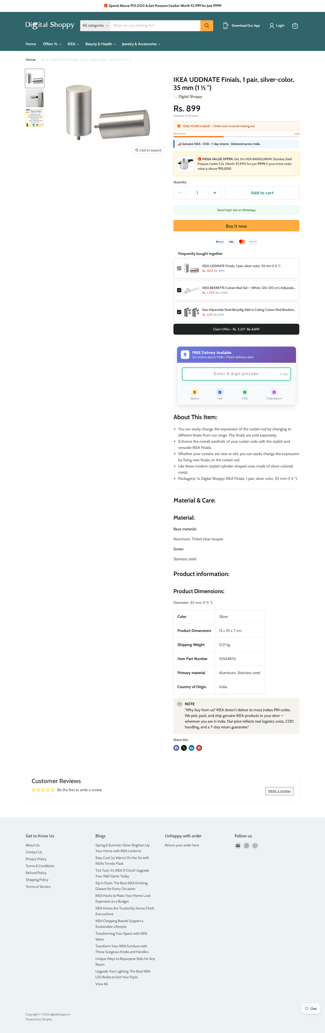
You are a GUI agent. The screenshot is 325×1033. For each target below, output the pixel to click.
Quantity (180, 182)
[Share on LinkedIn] (191, 748)
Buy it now (236, 226)
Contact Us (34, 852)
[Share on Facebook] (176, 748)
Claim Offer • (236, 329)
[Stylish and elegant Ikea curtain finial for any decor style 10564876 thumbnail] (34, 98)
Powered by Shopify (39, 1019)
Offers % (51, 44)
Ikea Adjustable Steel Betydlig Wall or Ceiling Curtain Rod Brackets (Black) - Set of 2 (249, 310)
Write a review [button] (279, 791)
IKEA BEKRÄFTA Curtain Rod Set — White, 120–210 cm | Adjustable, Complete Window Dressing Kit (249, 288)
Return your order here (182, 845)
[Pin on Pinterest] (199, 748)
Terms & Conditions (40, 866)
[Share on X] (184, 748)
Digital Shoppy (190, 96)
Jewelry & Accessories (140, 44)
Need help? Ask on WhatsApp (236, 210)
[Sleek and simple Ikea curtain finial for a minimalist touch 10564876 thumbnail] (34, 78)
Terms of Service (38, 886)
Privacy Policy (36, 859)
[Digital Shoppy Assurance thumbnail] (34, 118)
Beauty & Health (99, 44)
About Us (32, 845)
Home (31, 44)
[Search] (206, 25)
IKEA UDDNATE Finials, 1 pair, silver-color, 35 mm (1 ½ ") (241, 266)
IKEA (72, 44)
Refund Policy (36, 873)
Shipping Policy (37, 880)
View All (101, 984)
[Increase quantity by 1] (215, 192)
